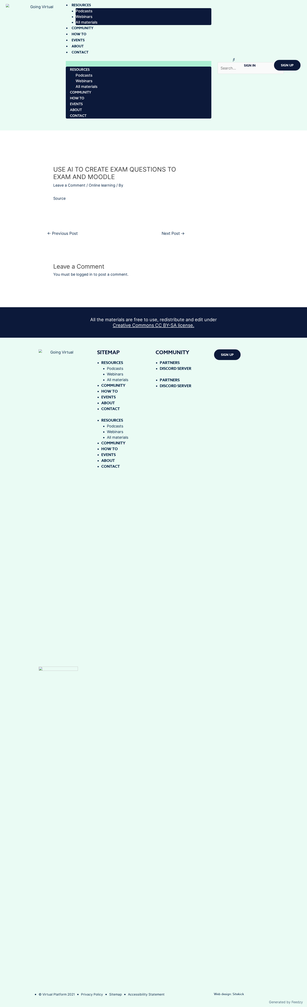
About (78, 46)
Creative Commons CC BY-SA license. (153, 325)
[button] (138, 64)
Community (82, 28)
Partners (170, 362)
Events (78, 40)
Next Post (173, 233)
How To (79, 34)
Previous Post (62, 233)
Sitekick (238, 994)
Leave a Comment (69, 185)
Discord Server (175, 368)
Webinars (84, 16)
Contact (80, 52)
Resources (81, 5)
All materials (87, 22)
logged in (84, 274)
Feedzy (297, 1002)
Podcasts (84, 11)
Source (59, 198)
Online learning (102, 185)
